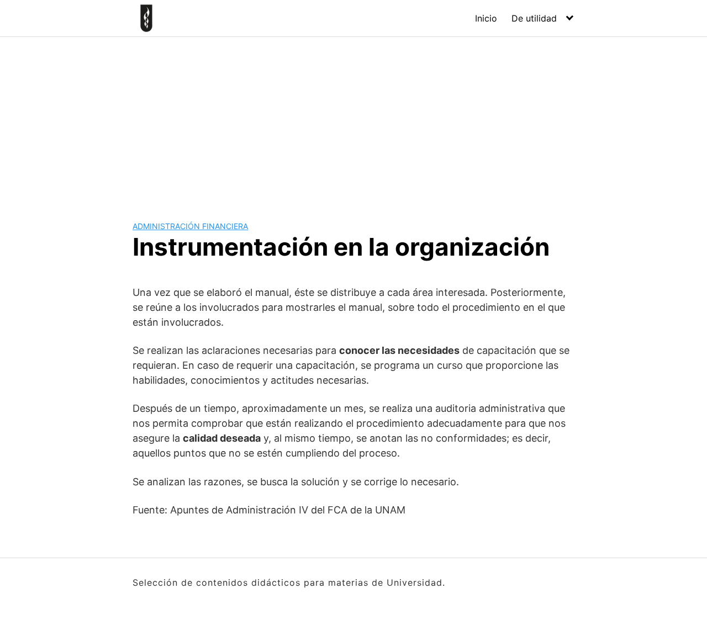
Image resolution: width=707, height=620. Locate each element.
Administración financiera (190, 226)
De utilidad (534, 18)
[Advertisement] (353, 120)
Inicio (486, 18)
